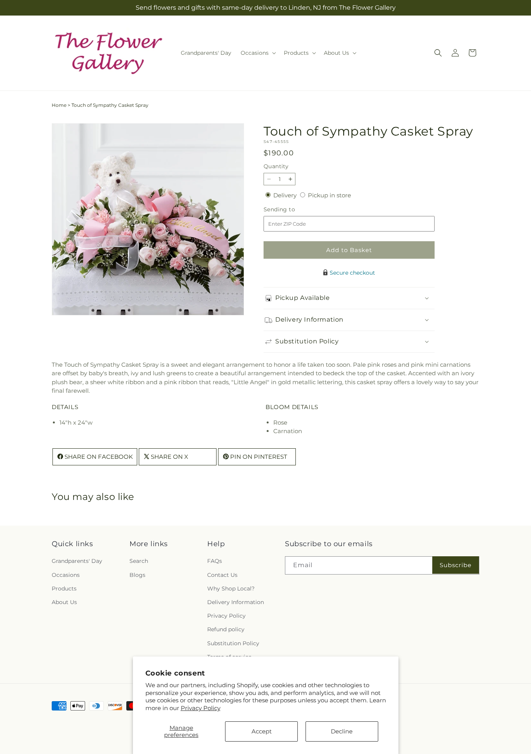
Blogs (137, 574)
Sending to (291, 209)
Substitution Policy (233, 642)
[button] (257, 53)
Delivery (285, 195)
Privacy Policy (200, 708)
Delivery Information (235, 602)
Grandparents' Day (77, 560)
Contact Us (222, 574)
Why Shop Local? (231, 588)
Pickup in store (329, 195)
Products (64, 588)
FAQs (214, 560)
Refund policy (226, 629)
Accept (262, 731)
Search (138, 560)
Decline (342, 731)
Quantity (276, 166)
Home (59, 105)
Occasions (66, 574)
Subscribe (456, 565)
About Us (64, 602)
